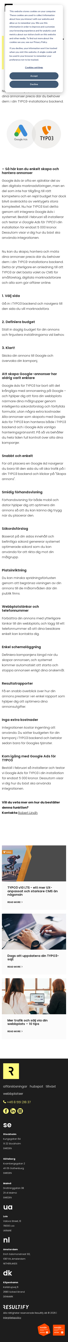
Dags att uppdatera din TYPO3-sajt (33, 957)
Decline (34, 84)
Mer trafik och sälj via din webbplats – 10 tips (27, 1022)
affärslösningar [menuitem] (15, 1086)
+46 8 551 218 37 (19, 1102)
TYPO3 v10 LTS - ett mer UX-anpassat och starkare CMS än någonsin (32, 891)
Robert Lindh (28, 813)
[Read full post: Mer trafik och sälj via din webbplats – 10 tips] (34, 996)
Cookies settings (34, 67)
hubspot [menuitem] (36, 1086)
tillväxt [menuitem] (51, 1086)
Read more (14, 902)
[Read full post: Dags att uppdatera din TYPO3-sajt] (34, 931)
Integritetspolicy (12, 1317)
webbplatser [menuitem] (13, 1093)
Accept (34, 76)
